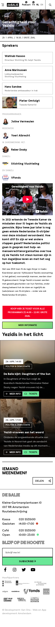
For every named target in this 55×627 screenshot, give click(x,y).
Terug (6, 16)
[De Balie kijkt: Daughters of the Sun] (27, 374)
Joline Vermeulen (22, 121)
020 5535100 (27, 519)
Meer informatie (27, 325)
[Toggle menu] (3, 5)
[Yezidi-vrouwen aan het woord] (24, 432)
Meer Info (15, 394)
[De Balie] (13, 4)
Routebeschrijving (14, 511)
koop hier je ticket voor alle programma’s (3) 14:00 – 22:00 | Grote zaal (27, 312)
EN (41, 5)
